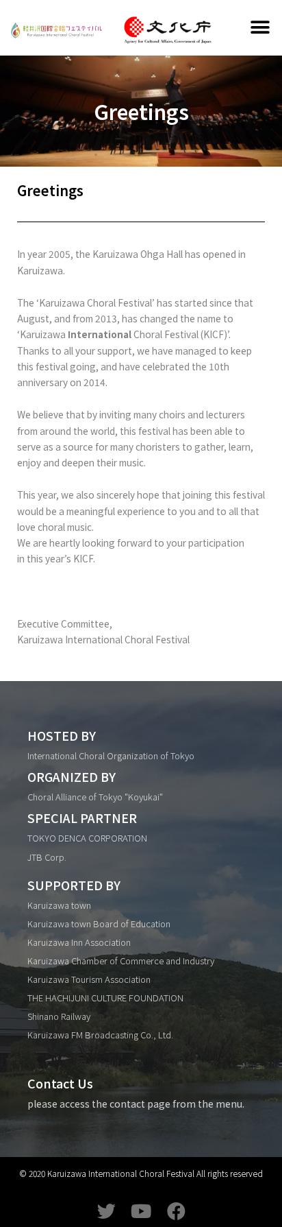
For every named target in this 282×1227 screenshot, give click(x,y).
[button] (260, 27)
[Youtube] (141, 1211)
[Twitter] (106, 1211)
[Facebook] (176, 1211)
